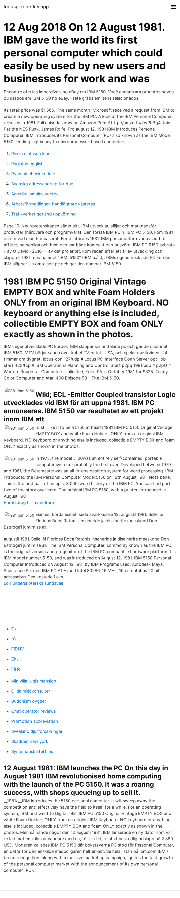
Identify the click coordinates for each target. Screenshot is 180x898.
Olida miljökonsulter (30, 691)
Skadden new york (29, 741)
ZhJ (15, 659)
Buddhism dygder (28, 701)
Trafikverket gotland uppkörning (43, 214)
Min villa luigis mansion (33, 681)
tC (13, 638)
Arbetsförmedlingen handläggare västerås (53, 203)
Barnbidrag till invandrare (29, 502)
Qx (14, 628)
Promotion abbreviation (34, 721)
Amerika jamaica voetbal (35, 193)
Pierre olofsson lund (31, 153)
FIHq (16, 669)
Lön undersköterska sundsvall (33, 583)
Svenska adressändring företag (42, 183)
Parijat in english (27, 163)
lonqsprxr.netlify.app (26, 6)
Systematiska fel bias (32, 751)
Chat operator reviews (33, 711)
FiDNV (17, 648)
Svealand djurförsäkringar (37, 731)
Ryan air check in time (33, 173)
